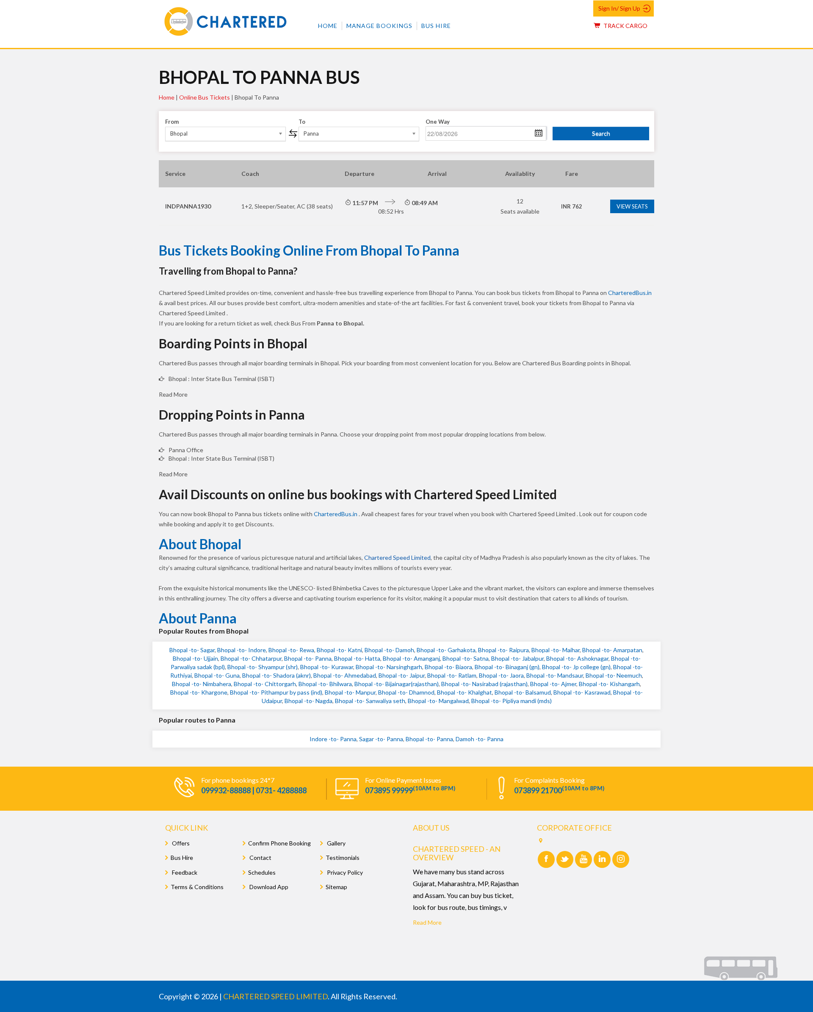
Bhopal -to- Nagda (308, 700)
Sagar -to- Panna (381, 738)
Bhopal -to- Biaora (448, 666)
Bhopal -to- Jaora (501, 675)
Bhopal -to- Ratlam (451, 675)
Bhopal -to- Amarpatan (612, 649)
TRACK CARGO (624, 25)
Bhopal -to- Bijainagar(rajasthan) (396, 683)
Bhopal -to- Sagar (192, 649)
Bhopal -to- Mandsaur (554, 675)
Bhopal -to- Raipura (503, 649)
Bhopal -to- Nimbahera (201, 683)
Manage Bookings (379, 25)
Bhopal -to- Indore (241, 649)
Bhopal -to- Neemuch (614, 675)
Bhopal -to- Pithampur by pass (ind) (276, 692)
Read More (427, 922)
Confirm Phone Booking (279, 843)
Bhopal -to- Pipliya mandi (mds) (511, 700)
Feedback (184, 872)
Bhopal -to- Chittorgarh (265, 683)
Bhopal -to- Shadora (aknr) (276, 675)
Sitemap (336, 886)
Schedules (262, 872)
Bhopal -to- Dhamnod (406, 692)
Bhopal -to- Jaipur (402, 675)
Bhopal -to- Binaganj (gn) (507, 666)
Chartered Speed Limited (397, 557)
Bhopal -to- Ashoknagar (577, 658)
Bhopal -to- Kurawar (326, 666)
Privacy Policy (344, 872)
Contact (259, 857)
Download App (268, 886)
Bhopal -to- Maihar (555, 649)
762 (571, 206)
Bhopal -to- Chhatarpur (251, 658)
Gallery (336, 843)
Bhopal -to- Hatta (357, 658)
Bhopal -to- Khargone (198, 692)
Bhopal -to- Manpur (350, 692)
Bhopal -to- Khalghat (464, 692)
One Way (438, 121)
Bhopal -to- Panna (308, 658)
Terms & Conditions (197, 886)
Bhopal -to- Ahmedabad (344, 675)
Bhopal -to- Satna (465, 658)
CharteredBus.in (630, 292)
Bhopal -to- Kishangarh (609, 683)
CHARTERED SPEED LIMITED (275, 996)
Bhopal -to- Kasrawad (582, 692)
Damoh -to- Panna (479, 738)
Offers (180, 843)
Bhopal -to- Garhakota (446, 649)
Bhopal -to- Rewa (291, 649)
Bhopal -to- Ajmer (553, 683)
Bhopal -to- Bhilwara (325, 683)
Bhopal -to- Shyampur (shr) (262, 666)
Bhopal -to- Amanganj (411, 658)
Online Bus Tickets (204, 97)
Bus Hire (436, 25)
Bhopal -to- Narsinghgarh (389, 666)
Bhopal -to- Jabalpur (517, 658)
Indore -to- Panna (333, 738)
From (172, 121)
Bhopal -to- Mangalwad (438, 700)
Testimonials (342, 857)
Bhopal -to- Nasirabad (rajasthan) (484, 683)
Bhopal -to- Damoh (389, 649)
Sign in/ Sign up (619, 8)
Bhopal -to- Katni (339, 649)
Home (327, 25)
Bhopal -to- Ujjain (195, 658)
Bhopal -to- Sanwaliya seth (370, 700)
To (302, 121)
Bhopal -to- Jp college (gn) (576, 666)
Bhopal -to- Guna (217, 675)
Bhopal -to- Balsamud (523, 692)
